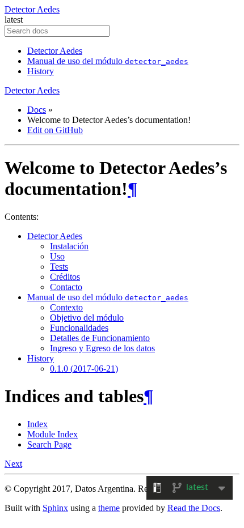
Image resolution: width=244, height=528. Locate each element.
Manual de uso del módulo (107, 61)
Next (13, 464)
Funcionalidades (79, 328)
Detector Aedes (32, 9)
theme (109, 508)
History (40, 71)
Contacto (66, 287)
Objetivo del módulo (87, 317)
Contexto (66, 307)
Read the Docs (193, 508)
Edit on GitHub (55, 130)
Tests (59, 266)
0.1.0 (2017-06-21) (84, 368)
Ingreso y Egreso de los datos (102, 348)
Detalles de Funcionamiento (100, 338)
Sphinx (55, 508)
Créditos (65, 277)
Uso (57, 256)
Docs (36, 109)
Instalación (69, 246)
